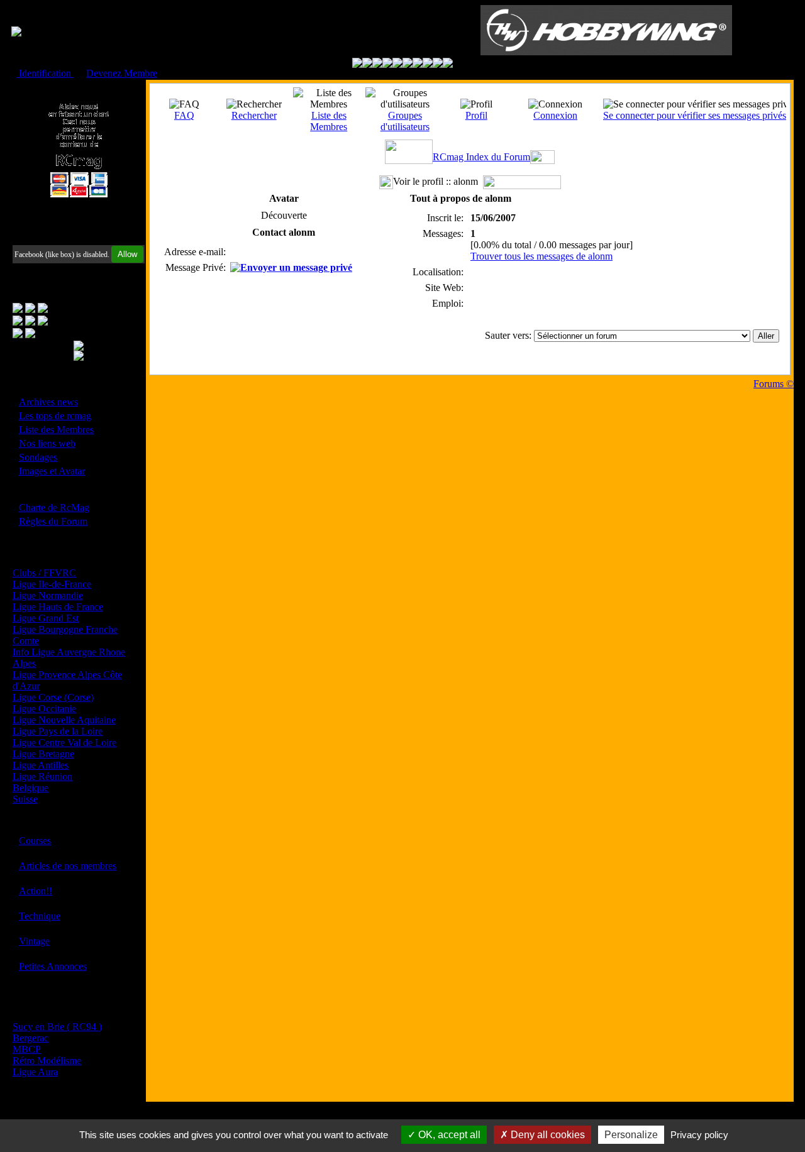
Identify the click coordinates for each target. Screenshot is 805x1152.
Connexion (555, 115)
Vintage (34, 941)
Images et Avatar (52, 471)
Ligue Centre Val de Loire (64, 742)
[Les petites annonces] (448, 64)
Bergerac (30, 1038)
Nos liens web (47, 443)
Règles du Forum (53, 521)
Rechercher (254, 115)
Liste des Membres (56, 429)
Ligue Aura (35, 1072)
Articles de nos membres (67, 865)
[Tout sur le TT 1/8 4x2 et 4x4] (377, 64)
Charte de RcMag (54, 507)
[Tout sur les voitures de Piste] (407, 64)
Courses (35, 840)
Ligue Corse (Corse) (53, 697)
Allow (127, 254)
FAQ (184, 115)
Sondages (38, 457)
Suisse (25, 799)
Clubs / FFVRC (44, 573)
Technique (39, 916)
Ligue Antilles (41, 765)
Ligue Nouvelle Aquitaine (64, 720)
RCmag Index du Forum (481, 156)
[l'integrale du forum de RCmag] (357, 64)
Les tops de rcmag (55, 415)
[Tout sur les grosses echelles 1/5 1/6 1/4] (428, 64)
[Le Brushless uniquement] (387, 64)
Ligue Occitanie (44, 708)
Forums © (773, 383)
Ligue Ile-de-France (52, 584)
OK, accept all (448, 1134)
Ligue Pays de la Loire (58, 731)
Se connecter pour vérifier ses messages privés (694, 115)
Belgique (30, 787)
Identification (45, 73)
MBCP (27, 1049)
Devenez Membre (121, 73)
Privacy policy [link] (699, 1134)
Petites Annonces (53, 966)
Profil (476, 115)
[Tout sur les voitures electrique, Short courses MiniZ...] (418, 64)
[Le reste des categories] (438, 64)
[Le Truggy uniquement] (397, 64)
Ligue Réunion (42, 776)
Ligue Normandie (48, 595)
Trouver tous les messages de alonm (541, 256)
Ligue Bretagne (43, 754)
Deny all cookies (546, 1134)
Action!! (35, 891)
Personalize (631, 1134)
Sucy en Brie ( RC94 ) (57, 1026)
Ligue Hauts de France (58, 606)
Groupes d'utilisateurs (405, 121)
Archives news (48, 402)
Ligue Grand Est (46, 618)
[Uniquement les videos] (367, 64)
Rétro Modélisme (47, 1060)
